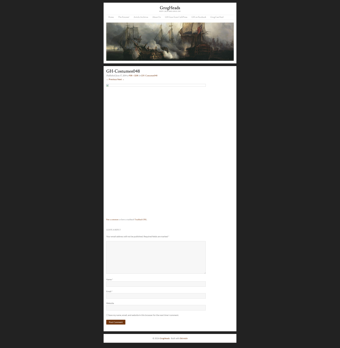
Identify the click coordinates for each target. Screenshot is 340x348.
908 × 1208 (133, 75)
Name (109, 279)
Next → (120, 79)
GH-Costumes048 (149, 75)
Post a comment (112, 219)
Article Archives (141, 17)
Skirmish (184, 338)
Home (111, 17)
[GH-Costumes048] (156, 85)
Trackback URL (141, 219)
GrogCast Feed (217, 17)
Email (109, 291)
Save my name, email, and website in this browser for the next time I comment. (143, 315)
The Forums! (123, 17)
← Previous (111, 79)
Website (110, 303)
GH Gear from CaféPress (176, 17)
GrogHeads (170, 8)
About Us (156, 17)
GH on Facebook (199, 17)
